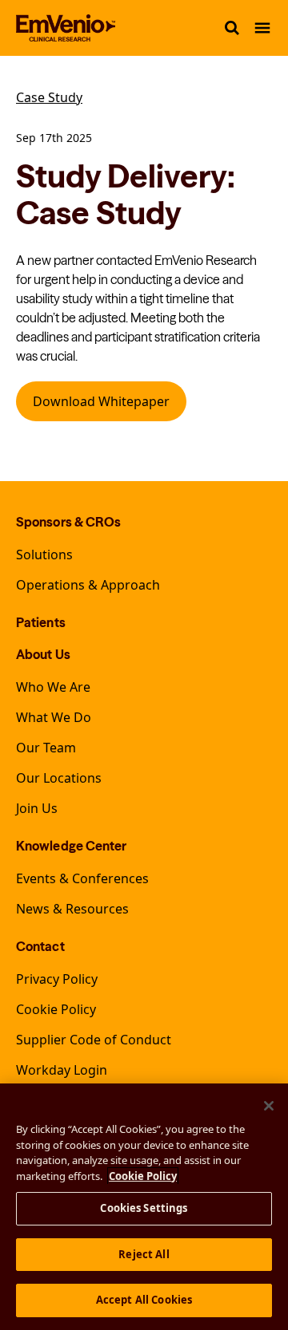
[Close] (268, 1105)
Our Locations (59, 778)
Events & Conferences (82, 878)
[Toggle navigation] (262, 27)
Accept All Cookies (144, 1300)
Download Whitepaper (101, 401)
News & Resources (72, 909)
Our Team (46, 747)
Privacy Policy (57, 979)
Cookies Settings (143, 1208)
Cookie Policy (56, 1009)
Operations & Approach (88, 585)
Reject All (143, 1254)
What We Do (53, 717)
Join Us (37, 808)
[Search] (232, 27)
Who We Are (53, 687)
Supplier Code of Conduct (93, 1039)
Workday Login (61, 1070)
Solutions (44, 554)
